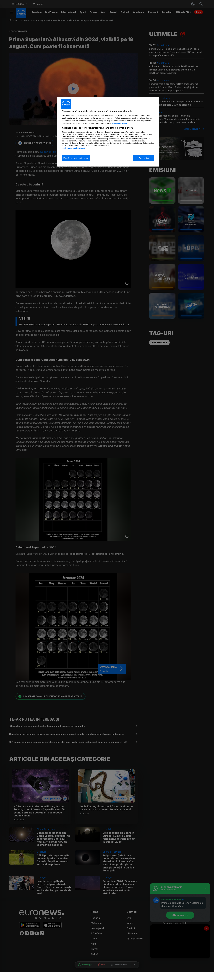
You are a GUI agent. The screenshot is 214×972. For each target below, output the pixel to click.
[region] (108, 132)
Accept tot (144, 158)
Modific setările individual (75, 158)
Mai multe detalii (119, 123)
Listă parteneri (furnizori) (73, 148)
